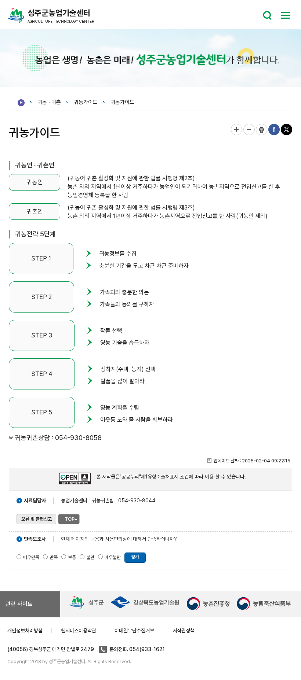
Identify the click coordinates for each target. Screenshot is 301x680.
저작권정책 (184, 630)
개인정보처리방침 (25, 630)
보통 (72, 557)
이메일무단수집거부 (134, 630)
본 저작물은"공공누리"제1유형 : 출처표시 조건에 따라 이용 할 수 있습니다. (171, 477)
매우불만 (113, 557)
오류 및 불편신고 (36, 519)
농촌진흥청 (208, 603)
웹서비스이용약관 (78, 630)
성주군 (96, 602)
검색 (267, 15)
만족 (54, 557)
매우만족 (31, 557)
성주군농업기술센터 (61, 15)
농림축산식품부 (264, 603)
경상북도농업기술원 (156, 602)
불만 (90, 557)
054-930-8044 (136, 500)
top (70, 519)
